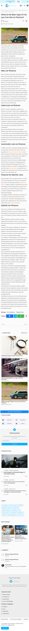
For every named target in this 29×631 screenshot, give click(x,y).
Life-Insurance (5, 512)
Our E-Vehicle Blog (8, 601)
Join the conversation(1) (14, 412)
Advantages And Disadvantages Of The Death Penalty (14, 473)
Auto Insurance (14, 168)
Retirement (20, 512)
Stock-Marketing (11, 515)
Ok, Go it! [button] (5, 628)
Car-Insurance (11, 312)
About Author (6, 594)
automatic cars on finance (15, 152)
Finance (5, 606)
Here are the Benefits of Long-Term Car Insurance (12, 378)
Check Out (10, 625)
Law (19, 510)
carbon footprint (15, 203)
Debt (9, 507)
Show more (24, 333)
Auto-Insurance (13, 505)
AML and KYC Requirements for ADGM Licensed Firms (20, 537)
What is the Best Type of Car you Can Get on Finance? (13, 402)
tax (22, 515)
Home (2, 10)
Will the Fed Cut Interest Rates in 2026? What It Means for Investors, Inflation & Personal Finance (7, 538)
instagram (22, 420)
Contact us (6, 597)
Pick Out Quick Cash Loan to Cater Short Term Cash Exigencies (14, 482)
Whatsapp (20, 316)
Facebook (9, 316)
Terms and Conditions (16, 619)
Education (5, 611)
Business (4, 507)
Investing (14, 510)
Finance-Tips (8, 10)
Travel (18, 515)
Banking (21, 505)
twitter (22, 423)
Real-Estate (13, 512)
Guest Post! (18, 2)
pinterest (9, 423)
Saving (4, 515)
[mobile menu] (2, 5)
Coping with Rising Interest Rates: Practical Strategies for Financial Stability (15, 491)
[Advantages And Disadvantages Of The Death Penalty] (14, 461)
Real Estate (6, 613)
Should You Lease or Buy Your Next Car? (12, 355)
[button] (24, 5)
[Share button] (26, 316)
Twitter (15, 316)
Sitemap (26, 619)
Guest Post (6, 599)
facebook (9, 420)
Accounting (5, 505)
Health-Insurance (6, 510)
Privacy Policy (4, 619)
